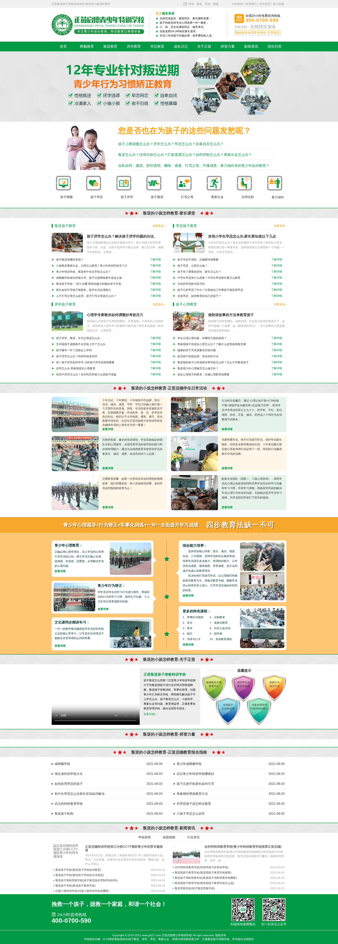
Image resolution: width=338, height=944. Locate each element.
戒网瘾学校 (62, 763)
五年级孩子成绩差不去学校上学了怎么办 (80, 344)
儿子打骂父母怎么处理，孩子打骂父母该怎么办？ (86, 295)
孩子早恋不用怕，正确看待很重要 (197, 259)
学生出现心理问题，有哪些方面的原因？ (202, 338)
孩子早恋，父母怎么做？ (192, 265)
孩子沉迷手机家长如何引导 (195, 783)
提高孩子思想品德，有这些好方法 (197, 356)
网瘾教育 (87, 46)
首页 (63, 46)
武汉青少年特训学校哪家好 (195, 773)
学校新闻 (144, 837)
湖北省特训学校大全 (69, 773)
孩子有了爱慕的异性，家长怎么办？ (199, 271)
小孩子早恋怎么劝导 (191, 813)
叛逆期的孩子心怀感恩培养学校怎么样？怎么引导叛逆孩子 (213, 362)
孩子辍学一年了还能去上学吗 (74, 350)
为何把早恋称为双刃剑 (191, 283)
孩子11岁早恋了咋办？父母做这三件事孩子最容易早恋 (210, 289)
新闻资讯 (251, 46)
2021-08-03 (155, 773)
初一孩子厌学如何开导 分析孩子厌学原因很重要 (85, 362)
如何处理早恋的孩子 (69, 783)
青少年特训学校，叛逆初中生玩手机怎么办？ (83, 271)
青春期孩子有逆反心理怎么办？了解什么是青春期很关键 (211, 344)
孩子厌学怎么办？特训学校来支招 (76, 356)
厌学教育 (134, 46)
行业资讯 (193, 837)
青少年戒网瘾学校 (189, 763)
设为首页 (264, 3)
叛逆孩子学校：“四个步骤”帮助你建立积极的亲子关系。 (90, 283)
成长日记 (181, 46)
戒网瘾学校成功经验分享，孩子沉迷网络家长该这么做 (89, 277)
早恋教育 (157, 46)
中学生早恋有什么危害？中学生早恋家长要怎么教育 (208, 277)
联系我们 (251, 3)
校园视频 (169, 837)
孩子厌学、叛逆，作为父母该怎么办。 (79, 338)
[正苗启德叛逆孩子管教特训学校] (98, 24)
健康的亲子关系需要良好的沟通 (196, 350)
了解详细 (155, 259)
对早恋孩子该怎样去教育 (194, 803)
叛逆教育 (110, 46)
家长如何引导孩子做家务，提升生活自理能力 (83, 289)
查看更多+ (159, 225)
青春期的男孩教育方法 (192, 793)
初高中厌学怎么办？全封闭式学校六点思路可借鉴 (86, 374)
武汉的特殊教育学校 (69, 803)
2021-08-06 (155, 763)
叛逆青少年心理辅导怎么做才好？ (197, 368)
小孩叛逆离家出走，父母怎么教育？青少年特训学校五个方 (91, 265)
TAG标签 (237, 3)
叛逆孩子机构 (64, 813)
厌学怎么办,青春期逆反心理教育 (75, 368)
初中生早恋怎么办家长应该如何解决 (80, 793)
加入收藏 (278, 3)
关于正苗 (204, 46)
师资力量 (228, 46)
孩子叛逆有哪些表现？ (70, 259)
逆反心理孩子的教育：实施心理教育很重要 (203, 374)
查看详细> (150, 714)
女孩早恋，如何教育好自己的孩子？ (199, 295)
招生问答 (275, 46)
